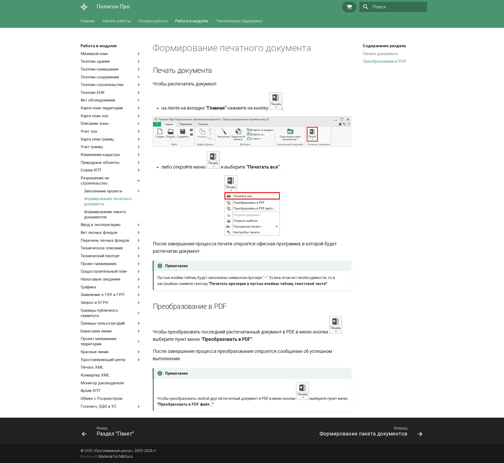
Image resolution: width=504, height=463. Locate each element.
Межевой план (94, 53)
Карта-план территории (102, 108)
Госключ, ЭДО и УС (99, 406)
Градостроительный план (104, 271)
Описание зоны (95, 123)
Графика (88, 287)
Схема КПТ (91, 170)
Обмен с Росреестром (101, 398)
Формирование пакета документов (105, 214)
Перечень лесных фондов (105, 240)
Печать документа (380, 53)
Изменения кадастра (100, 154)
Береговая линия (96, 331)
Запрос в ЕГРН (94, 302)
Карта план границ (97, 139)
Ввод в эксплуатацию (100, 224)
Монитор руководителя (102, 383)
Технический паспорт (100, 256)
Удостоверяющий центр (103, 359)
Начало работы (117, 20)
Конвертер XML (95, 375)
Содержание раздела (384, 46)
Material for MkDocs (116, 456)
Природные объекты (100, 162)
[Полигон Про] (84, 7)
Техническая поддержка (239, 20)
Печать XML (92, 367)
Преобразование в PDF (384, 61)
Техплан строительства (102, 84)
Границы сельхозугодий (103, 323)
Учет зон (89, 131)
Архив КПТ (91, 390)
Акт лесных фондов (99, 232)
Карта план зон (94, 116)
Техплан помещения (99, 69)
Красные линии (94, 351)
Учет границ (92, 146)
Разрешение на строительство (96, 181)
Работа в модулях (192, 20)
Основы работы (153, 20)
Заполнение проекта (103, 191)
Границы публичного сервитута (99, 313)
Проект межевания (98, 263)
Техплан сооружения (100, 77)
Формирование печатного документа (108, 201)
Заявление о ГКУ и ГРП (102, 294)
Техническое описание (102, 248)
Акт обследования (98, 100)
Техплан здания (95, 61)
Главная (88, 20)
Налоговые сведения (100, 279)
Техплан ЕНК (92, 92)
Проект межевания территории (98, 341)
